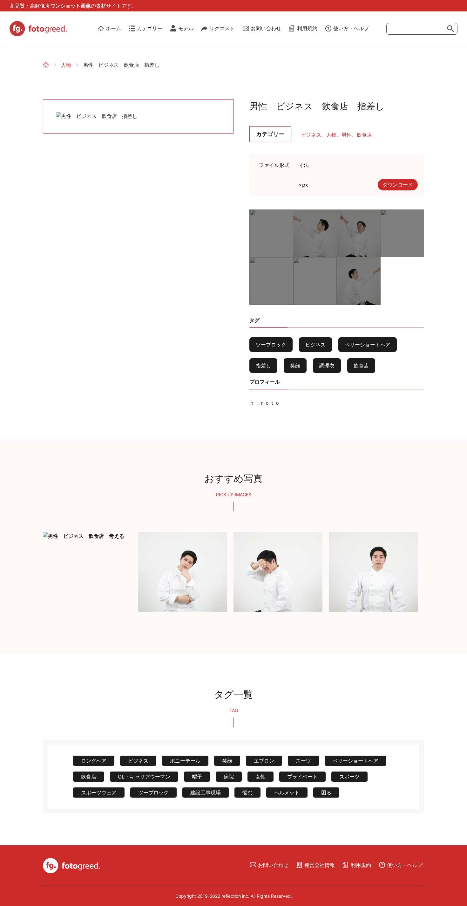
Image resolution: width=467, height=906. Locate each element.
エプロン (264, 761)
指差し (263, 365)
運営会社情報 (319, 865)
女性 (260, 776)
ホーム (113, 28)
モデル (185, 28)
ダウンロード (397, 185)
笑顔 (295, 365)
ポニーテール (185, 761)
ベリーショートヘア (367, 344)
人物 (66, 64)
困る (326, 792)
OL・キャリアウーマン (144, 776)
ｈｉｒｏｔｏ (264, 403)
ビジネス (311, 135)
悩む (247, 792)
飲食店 (364, 135)
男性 (347, 135)
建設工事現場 (205, 792)
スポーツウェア (99, 792)
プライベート (302, 776)
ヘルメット (287, 792)
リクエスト (222, 28)
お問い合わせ (266, 28)
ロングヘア (93, 761)
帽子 (197, 776)
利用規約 (307, 28)
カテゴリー (149, 28)
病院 (229, 776)
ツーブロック (271, 344)
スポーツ (349, 776)
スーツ (303, 761)
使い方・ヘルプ (351, 28)
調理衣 (327, 365)
